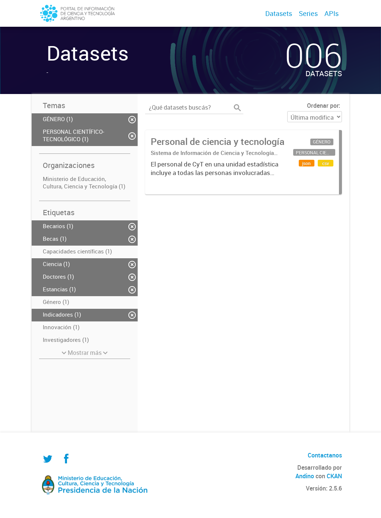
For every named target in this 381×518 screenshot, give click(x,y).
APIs (331, 13)
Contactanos (325, 455)
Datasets (278, 13)
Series (308, 13)
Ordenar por (323, 105)
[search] (237, 107)
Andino (304, 476)
